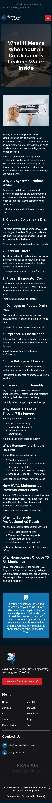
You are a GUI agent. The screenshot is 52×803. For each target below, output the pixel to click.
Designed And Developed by (26, 796)
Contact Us (11, 736)
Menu (6, 694)
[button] (48, 18)
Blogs (11, 4)
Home (3, 4)
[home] (11, 18)
